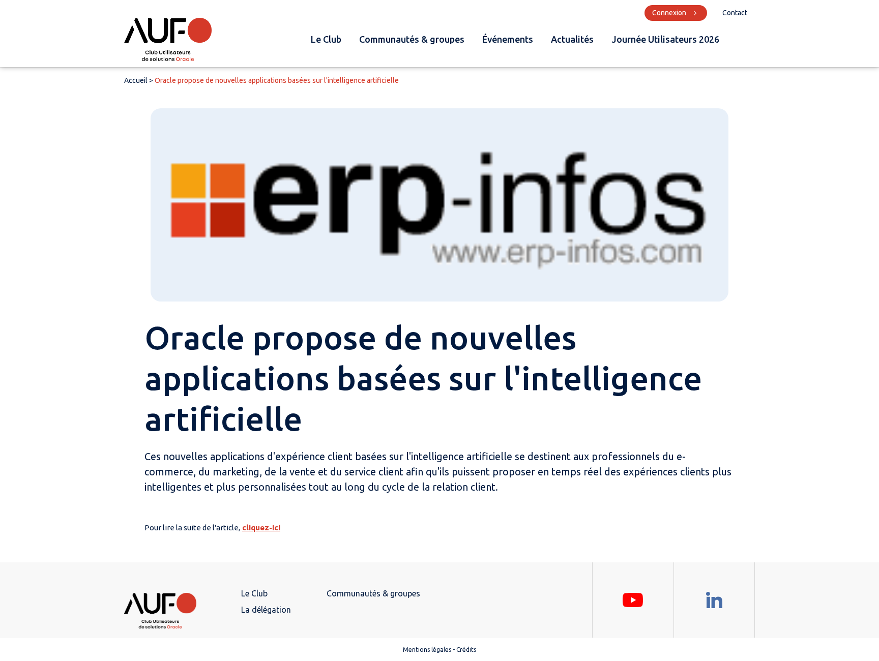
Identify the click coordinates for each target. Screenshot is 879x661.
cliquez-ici (261, 527)
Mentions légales (427, 649)
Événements (507, 39)
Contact (734, 13)
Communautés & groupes (411, 39)
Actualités (572, 39)
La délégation (266, 609)
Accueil (136, 80)
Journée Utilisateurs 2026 (665, 39)
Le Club (326, 39)
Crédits (466, 649)
